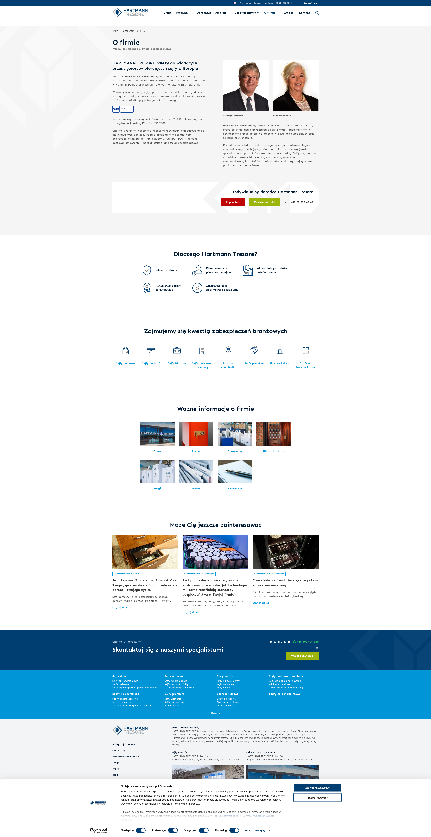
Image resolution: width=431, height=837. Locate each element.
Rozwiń (215, 712)
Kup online (233, 202)
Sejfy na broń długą (176, 680)
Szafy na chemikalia (125, 694)
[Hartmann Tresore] (130, 740)
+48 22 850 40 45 (302, 202)
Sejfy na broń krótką (176, 684)
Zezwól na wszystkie (317, 787)
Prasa (115, 768)
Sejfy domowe (121, 676)
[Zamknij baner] (349, 784)
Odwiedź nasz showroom (261, 752)
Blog (115, 774)
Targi (115, 762)
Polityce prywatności (226, 815)
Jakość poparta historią (185, 727)
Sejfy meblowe (120, 684)
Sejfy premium (174, 694)
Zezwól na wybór (318, 797)
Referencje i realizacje (125, 756)
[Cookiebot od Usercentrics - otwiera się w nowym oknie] (98, 830)
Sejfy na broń (174, 676)
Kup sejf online (311, 3)
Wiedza (289, 12)
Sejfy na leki (223, 687)
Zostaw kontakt (264, 202)
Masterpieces (172, 705)
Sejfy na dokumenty (228, 680)
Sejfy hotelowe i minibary (286, 676)
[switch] (173, 830)
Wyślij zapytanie (302, 655)
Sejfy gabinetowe (174, 702)
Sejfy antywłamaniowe (125, 680)
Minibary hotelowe (279, 684)
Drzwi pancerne (225, 705)
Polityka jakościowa (124, 744)
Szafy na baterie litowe (285, 694)
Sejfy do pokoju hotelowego (285, 680)
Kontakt (304, 12)
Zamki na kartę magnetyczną (286, 687)
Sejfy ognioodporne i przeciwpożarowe (134, 687)
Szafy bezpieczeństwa (125, 698)
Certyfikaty (119, 750)
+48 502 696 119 (308, 641)
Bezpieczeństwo (245, 12)
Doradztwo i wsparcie (211, 12)
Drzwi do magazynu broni (179, 687)
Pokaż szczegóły (255, 830)
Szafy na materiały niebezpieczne (132, 705)
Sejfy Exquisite (173, 698)
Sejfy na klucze (225, 684)
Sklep (167, 12)
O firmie (269, 12)
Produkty (182, 12)
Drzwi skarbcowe (226, 698)
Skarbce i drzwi (227, 694)
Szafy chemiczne (121, 702)
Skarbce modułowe (227, 702)
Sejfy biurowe (226, 676)
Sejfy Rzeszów (180, 752)
